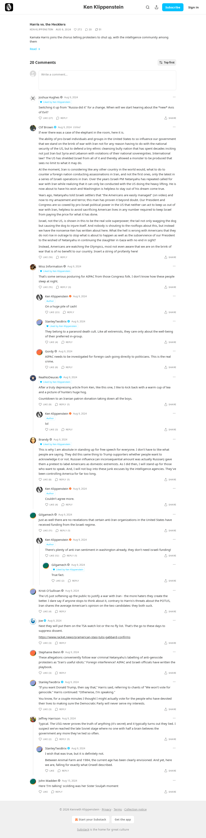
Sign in (193, 7)
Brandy (44, 439)
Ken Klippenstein (41, 29)
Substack (83, 829)
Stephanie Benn (49, 652)
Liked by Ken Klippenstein (56, 101)
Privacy (106, 809)
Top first (169, 62)
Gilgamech (46, 514)
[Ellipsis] (174, 97)
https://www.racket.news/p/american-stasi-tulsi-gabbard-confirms (84, 637)
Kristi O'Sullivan (49, 591)
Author (50, 300)
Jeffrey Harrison (49, 718)
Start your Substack (92, 819)
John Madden (48, 781)
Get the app (123, 819)
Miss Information (51, 266)
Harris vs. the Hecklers (48, 24)
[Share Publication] (156, 7)
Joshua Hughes (49, 97)
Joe (41, 621)
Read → (35, 49)
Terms (118, 809)
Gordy (49, 351)
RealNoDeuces (49, 377)
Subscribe (172, 7)
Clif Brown (46, 127)
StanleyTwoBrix (56, 321)
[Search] (148, 7)
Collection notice (135, 809)
